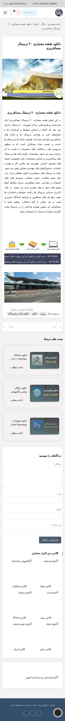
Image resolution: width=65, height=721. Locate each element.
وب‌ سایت (56, 525)
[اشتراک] (8, 42)
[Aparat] (39, 713)
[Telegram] (32, 713)
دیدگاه (57, 464)
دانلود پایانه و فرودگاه (18, 313)
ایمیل (57, 509)
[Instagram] (26, 713)
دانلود (34, 313)
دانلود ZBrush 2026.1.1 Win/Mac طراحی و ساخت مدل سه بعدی (18, 357)
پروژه (43, 313)
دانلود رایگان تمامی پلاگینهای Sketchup (19, 390)
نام (59, 494)
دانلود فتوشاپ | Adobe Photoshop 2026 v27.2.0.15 (18, 423)
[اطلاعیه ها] (18, 12)
